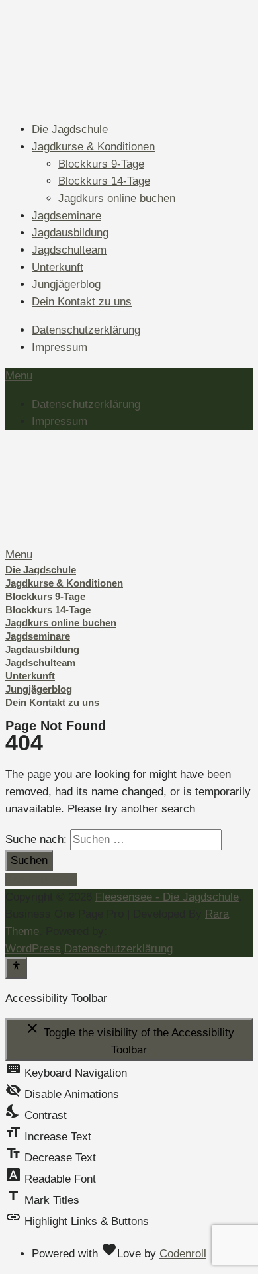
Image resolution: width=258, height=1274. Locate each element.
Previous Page (41, 879)
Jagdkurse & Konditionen (93, 146)
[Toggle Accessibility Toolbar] (16, 968)
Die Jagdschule (70, 129)
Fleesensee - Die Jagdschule (167, 897)
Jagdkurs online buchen (116, 198)
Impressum (59, 347)
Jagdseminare (66, 215)
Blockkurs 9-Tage (101, 164)
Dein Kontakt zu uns (82, 301)
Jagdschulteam (69, 250)
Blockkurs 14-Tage (104, 181)
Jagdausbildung (70, 232)
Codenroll (182, 1254)
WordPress (33, 948)
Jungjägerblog (66, 284)
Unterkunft (57, 267)
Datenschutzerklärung (86, 330)
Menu (18, 375)
